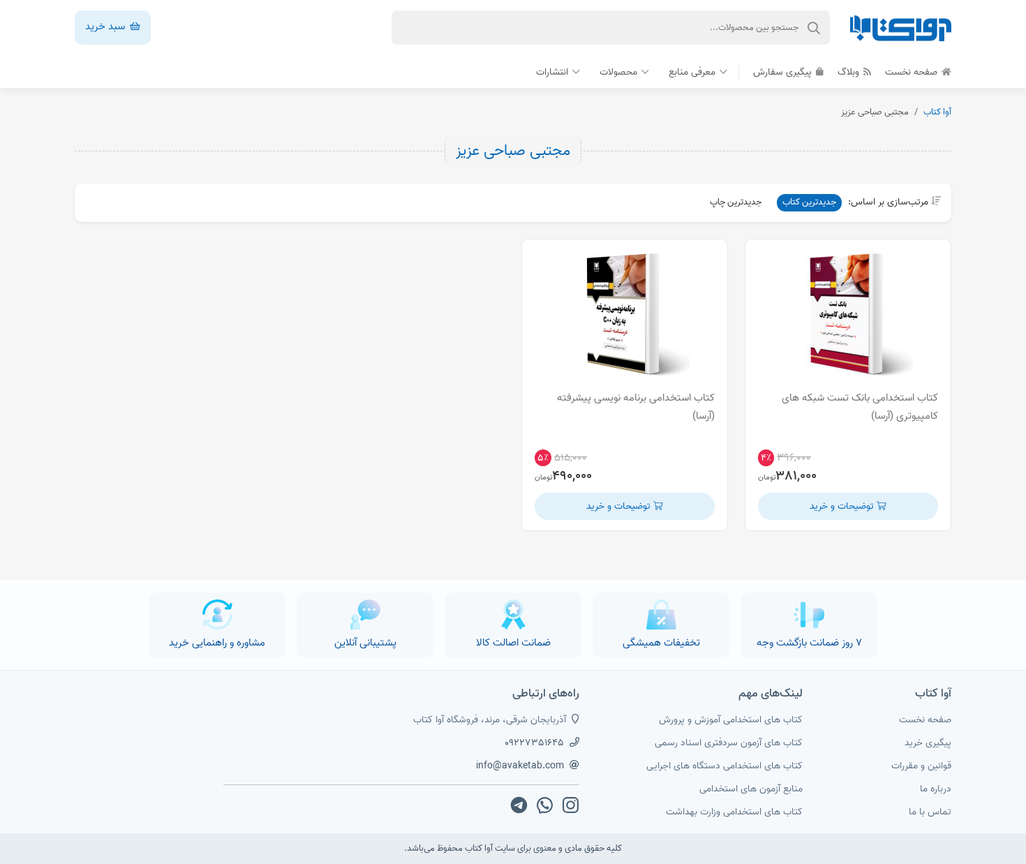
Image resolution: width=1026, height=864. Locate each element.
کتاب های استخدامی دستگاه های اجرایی (724, 766)
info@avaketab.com (520, 766)
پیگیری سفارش (784, 72)
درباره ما (935, 789)
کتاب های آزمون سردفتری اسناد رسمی (729, 743)
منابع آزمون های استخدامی (751, 789)
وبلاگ (850, 72)
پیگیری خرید (928, 743)
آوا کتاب (937, 112)
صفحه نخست (912, 72)
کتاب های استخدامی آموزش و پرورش (731, 720)
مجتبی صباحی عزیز (513, 150)
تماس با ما (930, 812)
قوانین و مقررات (921, 766)
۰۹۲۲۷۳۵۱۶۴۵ (534, 743)
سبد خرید (106, 26)
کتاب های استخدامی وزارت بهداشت (734, 812)
